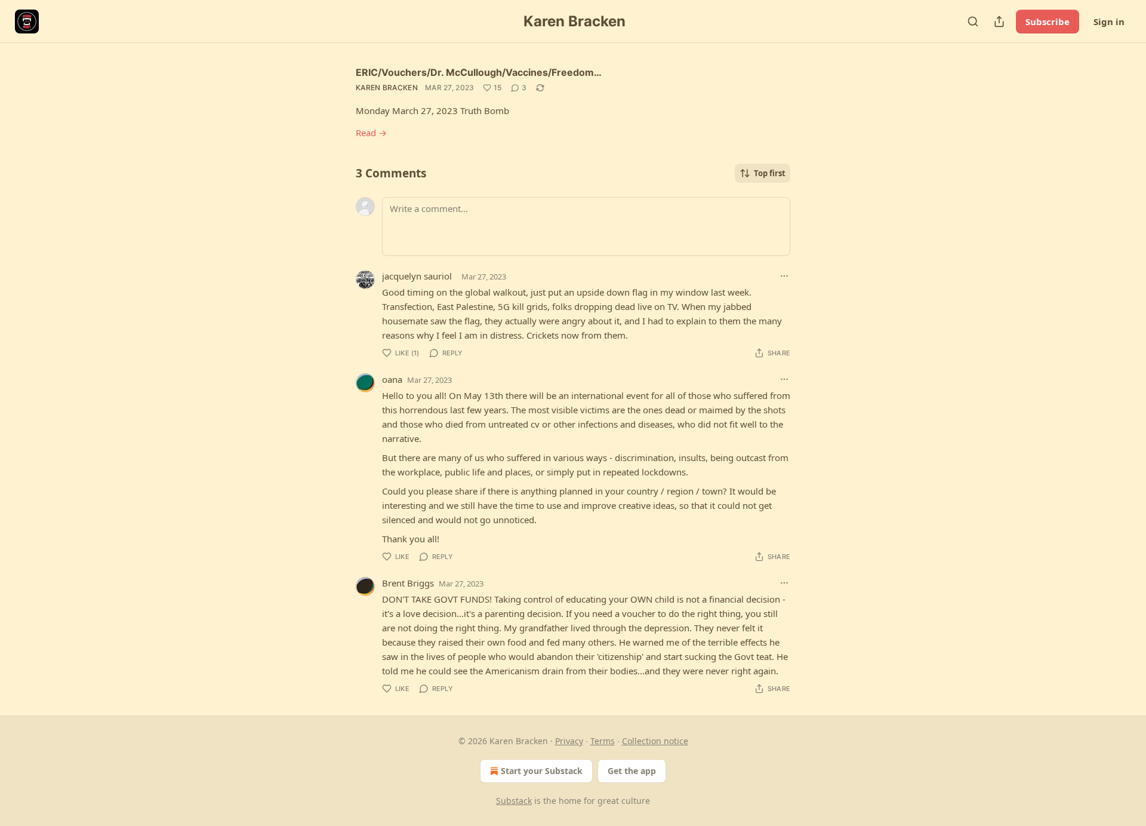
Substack (514, 800)
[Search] (973, 21)
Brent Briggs (408, 583)
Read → (371, 133)
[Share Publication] (999, 21)
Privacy (569, 741)
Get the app (632, 770)
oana (392, 379)
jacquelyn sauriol (417, 276)
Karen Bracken (387, 87)
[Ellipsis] (784, 275)
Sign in (1109, 21)
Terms (602, 741)
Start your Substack (542, 770)
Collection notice (655, 741)
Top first (769, 173)
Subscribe (1047, 21)
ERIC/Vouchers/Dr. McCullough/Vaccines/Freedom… (479, 72)
